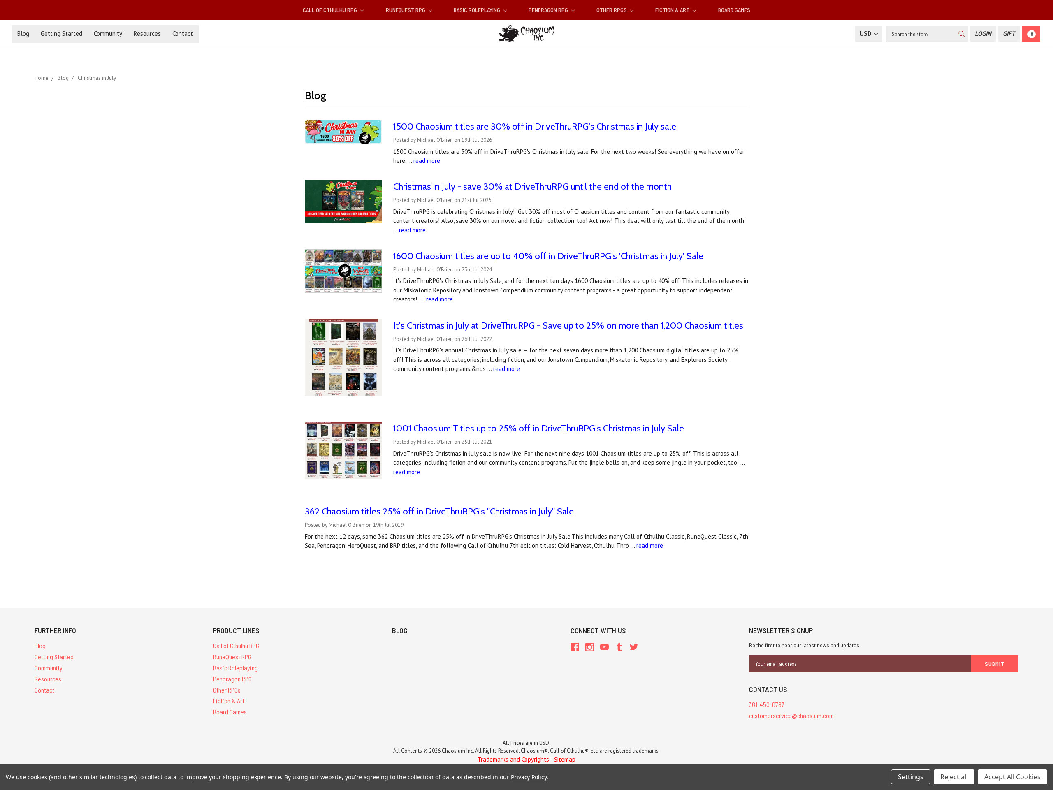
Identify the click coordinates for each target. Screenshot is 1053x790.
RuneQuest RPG (406, 9)
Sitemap (564, 759)
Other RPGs (612, 9)
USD (866, 33)
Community (108, 33)
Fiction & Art (673, 9)
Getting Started (61, 33)
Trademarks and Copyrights (513, 759)
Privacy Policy (529, 777)
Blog (23, 33)
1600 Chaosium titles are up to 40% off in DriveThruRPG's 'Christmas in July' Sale (548, 256)
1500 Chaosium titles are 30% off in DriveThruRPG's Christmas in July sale (534, 126)
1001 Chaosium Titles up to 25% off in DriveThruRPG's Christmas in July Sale (538, 428)
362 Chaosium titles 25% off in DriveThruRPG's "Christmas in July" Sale (439, 511)
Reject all (954, 776)
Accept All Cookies (1012, 776)
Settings (910, 776)
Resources (147, 33)
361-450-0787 (766, 704)
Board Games (734, 9)
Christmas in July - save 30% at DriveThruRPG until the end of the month (532, 186)
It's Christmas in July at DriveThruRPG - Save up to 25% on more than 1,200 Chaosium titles (568, 325)
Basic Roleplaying (477, 9)
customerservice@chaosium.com (791, 715)
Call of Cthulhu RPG (330, 9)
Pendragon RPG (549, 9)
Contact (182, 33)
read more (426, 160)
